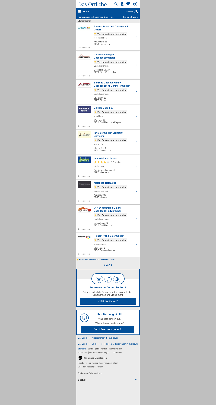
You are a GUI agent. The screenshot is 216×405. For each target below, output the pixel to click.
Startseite (82, 349)
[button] (92, 358)
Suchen (82, 379)
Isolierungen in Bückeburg (126, 344)
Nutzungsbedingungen (99, 353)
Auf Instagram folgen (109, 363)
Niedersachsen (98, 338)
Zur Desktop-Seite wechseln (90, 373)
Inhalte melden (115, 349)
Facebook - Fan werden (88, 363)
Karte (130, 11)
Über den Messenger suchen (90, 367)
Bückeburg (113, 338)
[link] (136, 12)
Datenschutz (116, 353)
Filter (86, 11)
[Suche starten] (116, 4)
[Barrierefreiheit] (135, 4)
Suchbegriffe (93, 349)
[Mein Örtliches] (123, 4)
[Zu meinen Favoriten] (128, 4)
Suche (95, 344)
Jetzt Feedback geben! (107, 329)
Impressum (82, 353)
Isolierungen (106, 344)
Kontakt (104, 349)
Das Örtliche (83, 338)
